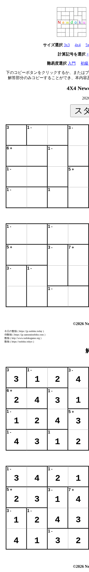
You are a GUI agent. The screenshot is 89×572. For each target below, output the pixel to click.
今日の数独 (10, 331)
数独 (6, 338)
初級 (85, 63)
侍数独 (8, 334)
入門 (72, 63)
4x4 (78, 45)
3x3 (67, 45)
